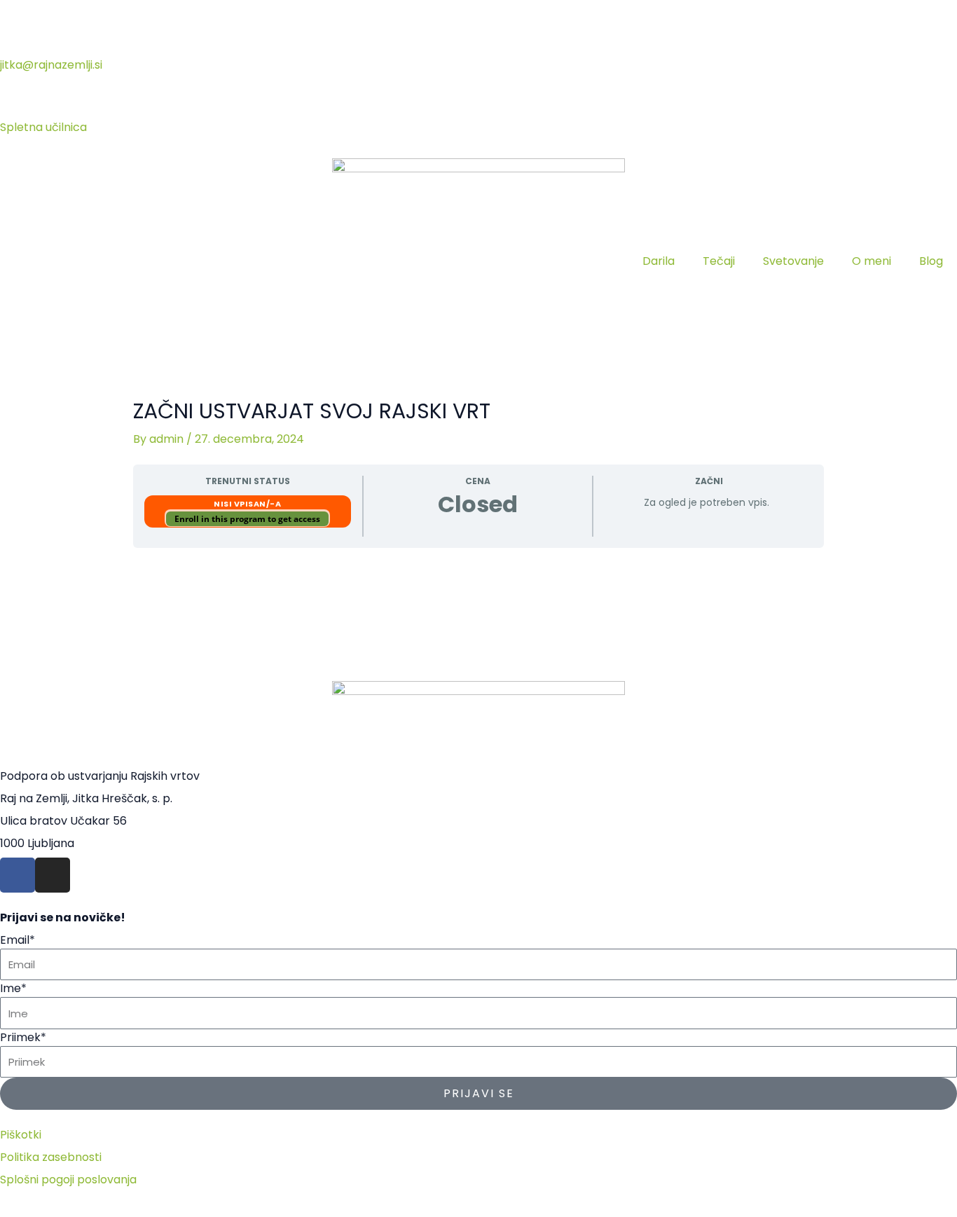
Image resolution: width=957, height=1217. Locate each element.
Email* (17, 940)
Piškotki (20, 1135)
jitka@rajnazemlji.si (51, 65)
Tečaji (719, 261)
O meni (871, 261)
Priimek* (23, 1037)
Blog (931, 261)
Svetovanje (793, 261)
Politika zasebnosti (51, 1157)
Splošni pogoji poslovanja (68, 1179)
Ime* (13, 988)
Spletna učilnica (43, 127)
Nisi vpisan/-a (247, 503)
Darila (658, 261)
